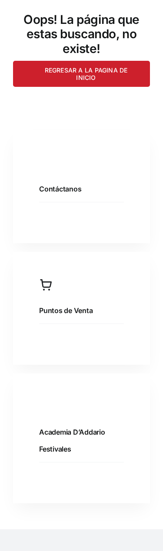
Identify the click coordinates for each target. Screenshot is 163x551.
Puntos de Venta (66, 310)
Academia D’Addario (72, 432)
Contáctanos (60, 189)
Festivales (55, 449)
